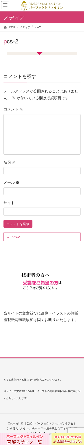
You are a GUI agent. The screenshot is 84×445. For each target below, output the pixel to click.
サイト (9, 203)
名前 (10, 162)
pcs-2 (16, 237)
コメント (13, 109)
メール (11, 182)
